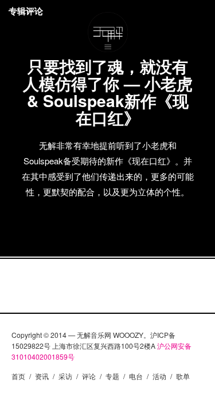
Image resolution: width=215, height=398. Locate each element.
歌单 (183, 376)
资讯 (42, 376)
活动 (159, 376)
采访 (65, 376)
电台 (136, 376)
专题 (112, 376)
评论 (89, 376)
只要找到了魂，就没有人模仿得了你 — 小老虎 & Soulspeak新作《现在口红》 (108, 91)
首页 (18, 376)
